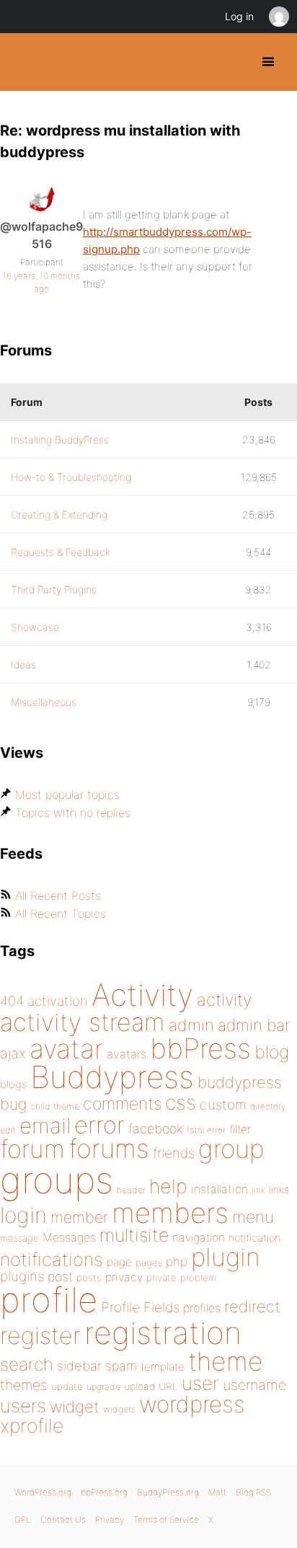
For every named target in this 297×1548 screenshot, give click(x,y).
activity (224, 999)
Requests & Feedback (60, 552)
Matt (217, 1492)
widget (74, 1406)
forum (32, 1149)
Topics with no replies (72, 812)
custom (223, 1104)
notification (254, 1237)
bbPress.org (104, 1492)
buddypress (240, 1082)
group (231, 1148)
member (79, 1217)
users (23, 1405)
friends (174, 1153)
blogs (13, 1084)
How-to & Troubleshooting (71, 477)
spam (121, 1366)
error (99, 1124)
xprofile (31, 1425)
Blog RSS (253, 1492)
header (131, 1190)
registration (162, 1332)
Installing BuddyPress (60, 439)
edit (8, 1130)
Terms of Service (166, 1519)
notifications (51, 1259)
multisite (134, 1235)
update (67, 1386)
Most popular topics (67, 794)
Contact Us (63, 1519)
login (23, 1215)
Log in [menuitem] (239, 16)
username (254, 1385)
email (45, 1125)
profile (48, 1300)
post (60, 1276)
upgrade (103, 1386)
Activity (142, 994)
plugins (22, 1276)
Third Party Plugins (54, 589)
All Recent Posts (58, 895)
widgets (119, 1409)
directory (267, 1106)
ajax (13, 1053)
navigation (198, 1237)
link (258, 1190)
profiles (202, 1308)
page (119, 1262)
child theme (54, 1106)
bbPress (200, 1048)
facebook (155, 1128)
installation (219, 1189)
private (161, 1277)
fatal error (206, 1130)
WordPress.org (42, 1492)
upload (139, 1386)
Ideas (23, 664)
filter (240, 1129)
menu (253, 1217)
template (163, 1367)
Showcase (35, 627)
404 (12, 1001)
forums (108, 1148)
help (168, 1186)
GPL (22, 1519)
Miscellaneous (43, 702)
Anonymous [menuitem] (278, 16)
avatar (66, 1048)
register (40, 1336)
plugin (225, 1257)
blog (271, 1052)
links (279, 1189)
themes (24, 1385)
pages (149, 1262)
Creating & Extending (59, 514)
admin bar (254, 1025)
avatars (126, 1054)
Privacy (109, 1519)
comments (122, 1103)
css (180, 1102)
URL (168, 1386)
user (200, 1383)
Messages (69, 1237)
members (170, 1212)
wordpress (192, 1404)
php (176, 1261)
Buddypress (112, 1076)
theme (225, 1361)
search (26, 1364)
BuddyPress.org (23, 62)
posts (89, 1277)
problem (198, 1277)
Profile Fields (140, 1307)
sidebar (79, 1366)
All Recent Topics (60, 913)
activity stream (82, 1022)
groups (56, 1180)
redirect (252, 1306)
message (19, 1238)
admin (191, 1025)
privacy (124, 1277)
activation (57, 1001)
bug (13, 1103)
